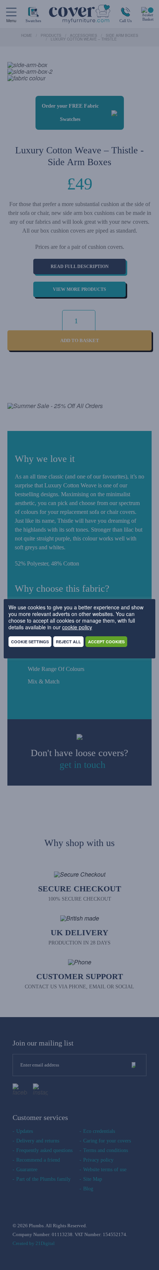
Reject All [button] (68, 641)
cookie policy (77, 627)
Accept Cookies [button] (106, 641)
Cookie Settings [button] (30, 641)
